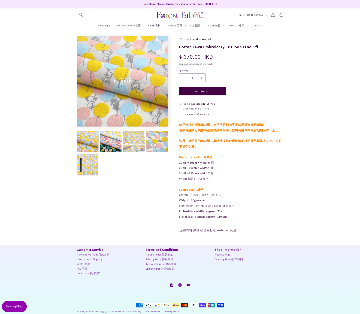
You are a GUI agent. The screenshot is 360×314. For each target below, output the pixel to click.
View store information (196, 114)
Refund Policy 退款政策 (159, 254)
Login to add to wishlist (197, 39)
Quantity (183, 70)
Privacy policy (134, 311)
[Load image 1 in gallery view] (87, 141)
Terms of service (152, 311)
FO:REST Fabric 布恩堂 (96, 311)
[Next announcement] (241, 4)
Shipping (183, 64)
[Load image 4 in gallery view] (157, 141)
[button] (81, 15)
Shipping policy (171, 311)
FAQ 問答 (82, 268)
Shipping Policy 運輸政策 (160, 268)
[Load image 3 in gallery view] (134, 141)
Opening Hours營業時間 (229, 259)
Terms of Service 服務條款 (161, 264)
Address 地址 (222, 254)
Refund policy (117, 311)
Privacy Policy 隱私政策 (159, 259)
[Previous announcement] (119, 4)
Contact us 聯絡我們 (89, 273)
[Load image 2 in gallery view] (111, 141)
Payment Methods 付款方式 (93, 254)
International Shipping (90, 259)
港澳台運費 (84, 264)
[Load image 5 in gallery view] (87, 164)
